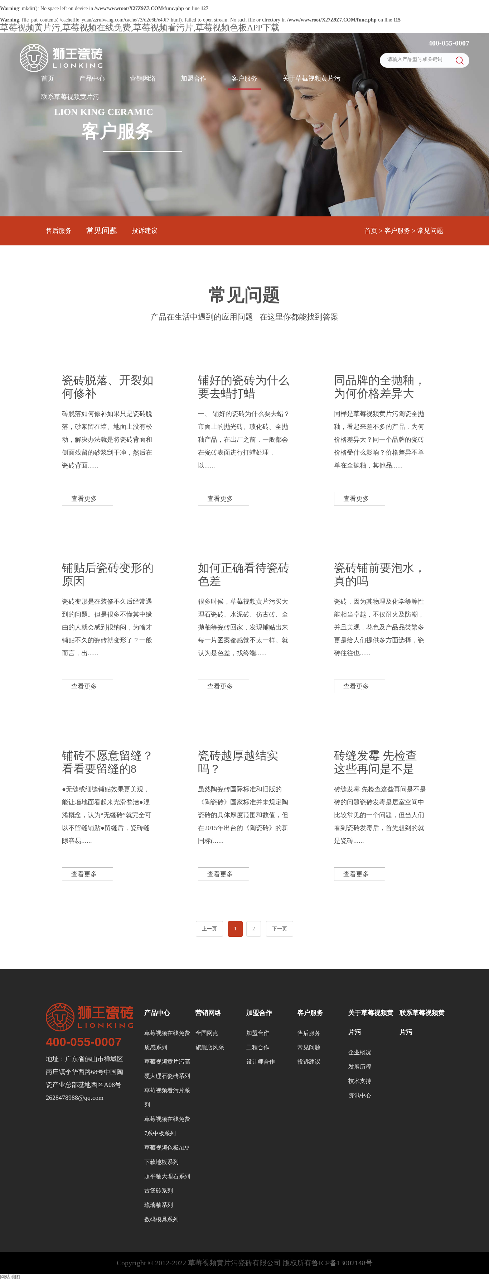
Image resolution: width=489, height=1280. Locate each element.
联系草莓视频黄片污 (70, 96)
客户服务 (244, 78)
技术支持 (359, 1081)
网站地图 (10, 1277)
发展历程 (359, 1067)
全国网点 (206, 1033)
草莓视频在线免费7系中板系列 (167, 1126)
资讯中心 (359, 1095)
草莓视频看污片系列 (167, 1097)
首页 (47, 78)
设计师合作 (260, 1062)
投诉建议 (145, 230)
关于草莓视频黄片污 (311, 78)
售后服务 (59, 230)
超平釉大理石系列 (167, 1176)
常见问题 (101, 230)
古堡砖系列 (158, 1191)
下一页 (279, 928)
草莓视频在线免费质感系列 (167, 1040)
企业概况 (359, 1052)
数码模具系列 (161, 1219)
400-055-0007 (448, 43)
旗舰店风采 (209, 1047)
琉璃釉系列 (158, 1205)
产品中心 (92, 78)
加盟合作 (194, 78)
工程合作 (257, 1047)
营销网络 (143, 78)
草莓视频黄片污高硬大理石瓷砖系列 (167, 1069)
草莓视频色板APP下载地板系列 (166, 1155)
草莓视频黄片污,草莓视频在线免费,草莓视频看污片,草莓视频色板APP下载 (140, 27)
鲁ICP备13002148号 (342, 1263)
